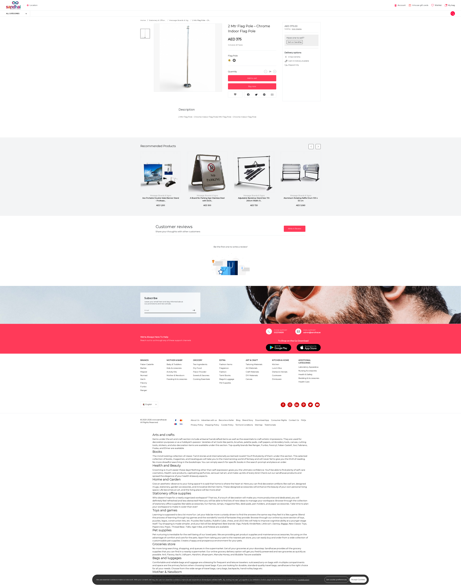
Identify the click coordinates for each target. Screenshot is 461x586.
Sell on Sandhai (295, 42)
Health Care (303, 382)
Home (143, 20)
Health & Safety (305, 374)
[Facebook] (283, 404)
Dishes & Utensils (279, 372)
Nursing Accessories (307, 371)
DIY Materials (252, 375)
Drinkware (277, 379)
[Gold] (229, 60)
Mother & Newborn (175, 375)
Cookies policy (303, 580)
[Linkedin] (296, 404)
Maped (143, 372)
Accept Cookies (358, 580)
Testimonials (270, 425)
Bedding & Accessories (308, 378)
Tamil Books (224, 375)
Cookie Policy (227, 425)
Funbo (143, 387)
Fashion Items (225, 364)
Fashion (222, 372)
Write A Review (294, 229)
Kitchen (275, 364)
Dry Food (197, 368)
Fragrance (224, 368)
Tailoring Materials (254, 364)
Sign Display (297, 29)
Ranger (143, 390)
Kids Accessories (174, 368)
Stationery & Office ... (157, 20)
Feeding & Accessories (177, 379)
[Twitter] (310, 404)
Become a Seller (226, 420)
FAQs (303, 420)
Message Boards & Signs (160, 195)
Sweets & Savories (201, 375)
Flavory (143, 383)
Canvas (249, 379)
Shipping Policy (212, 425)
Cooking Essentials (201, 379)
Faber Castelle (147, 364)
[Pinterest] (303, 404)
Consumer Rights (279, 420)
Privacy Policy (197, 425)
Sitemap (259, 425)
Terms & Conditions (244, 425)
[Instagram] (290, 404)
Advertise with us (209, 420)
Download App (262, 420)
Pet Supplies (225, 383)
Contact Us (294, 420)
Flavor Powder (199, 372)
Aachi (142, 379)
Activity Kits (172, 372)
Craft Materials (252, 372)
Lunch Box (277, 368)
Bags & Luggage (226, 379)
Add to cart (252, 78)
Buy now (252, 86)
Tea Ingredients (200, 364)
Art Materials (251, 368)
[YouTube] (317, 404)
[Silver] (234, 60)
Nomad (143, 375)
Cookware (276, 375)
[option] (188, 58)
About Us (195, 420)
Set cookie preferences (336, 580)
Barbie (143, 368)
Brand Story (247, 420)
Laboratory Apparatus (308, 367)
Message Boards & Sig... (179, 20)
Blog (238, 420)
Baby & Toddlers (174, 364)
